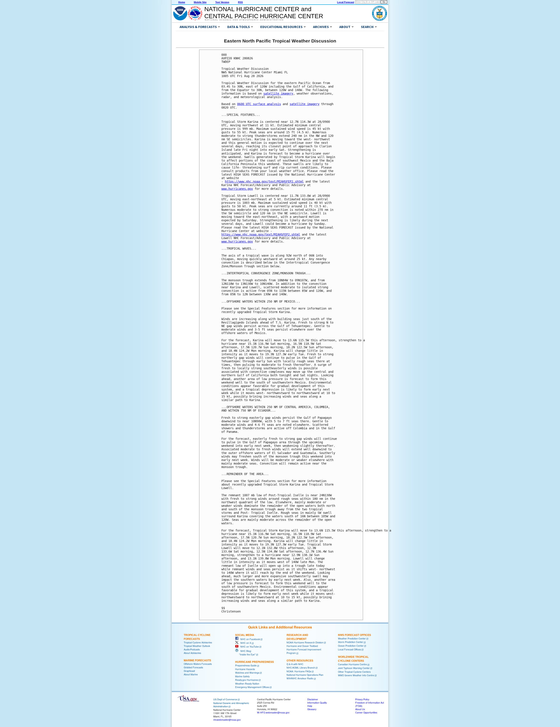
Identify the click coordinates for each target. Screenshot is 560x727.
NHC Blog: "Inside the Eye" (245, 652)
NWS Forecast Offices (354, 635)
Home (181, 2)
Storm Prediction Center (350, 642)
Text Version (222, 2)
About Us (360, 709)
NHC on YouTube (248, 646)
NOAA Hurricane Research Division (305, 642)
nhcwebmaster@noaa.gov (227, 719)
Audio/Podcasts (192, 649)
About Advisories (192, 653)
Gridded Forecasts (193, 667)
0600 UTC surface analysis (259, 104)
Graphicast (189, 670)
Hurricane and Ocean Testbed (302, 646)
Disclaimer (312, 699)
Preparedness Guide (246, 665)
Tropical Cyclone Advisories (198, 642)
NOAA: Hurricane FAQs (299, 671)
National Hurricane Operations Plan (305, 674)
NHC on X (244, 642)
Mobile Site (200, 2)
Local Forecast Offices (349, 649)
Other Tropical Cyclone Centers (354, 671)
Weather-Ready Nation (247, 683)
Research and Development (297, 637)
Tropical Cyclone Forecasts (197, 637)
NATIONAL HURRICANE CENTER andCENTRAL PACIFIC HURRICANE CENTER (263, 12)
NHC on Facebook (249, 639)
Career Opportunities (366, 712)
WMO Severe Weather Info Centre (356, 675)
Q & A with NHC (295, 664)
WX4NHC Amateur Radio (300, 678)
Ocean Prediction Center (351, 645)
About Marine (191, 674)
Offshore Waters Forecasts (198, 663)
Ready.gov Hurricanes (246, 679)
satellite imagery (278, 93)
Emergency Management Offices (252, 687)
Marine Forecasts (197, 660)
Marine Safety (242, 676)
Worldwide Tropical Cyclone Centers (353, 659)
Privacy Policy (362, 699)
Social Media (244, 635)
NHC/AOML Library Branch (301, 667)
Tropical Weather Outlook (197, 646)
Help (309, 706)
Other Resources (300, 660)
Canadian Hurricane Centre (352, 664)
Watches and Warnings (247, 672)
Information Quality (317, 702)
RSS (240, 2)
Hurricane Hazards (245, 669)
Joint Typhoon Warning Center (354, 668)
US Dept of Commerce (225, 699)
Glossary (311, 709)
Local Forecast (345, 2)
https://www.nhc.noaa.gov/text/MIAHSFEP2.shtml (264, 181)
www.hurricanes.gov (237, 188)
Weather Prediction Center (352, 638)
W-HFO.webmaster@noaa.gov (273, 712)
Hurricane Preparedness (254, 662)
